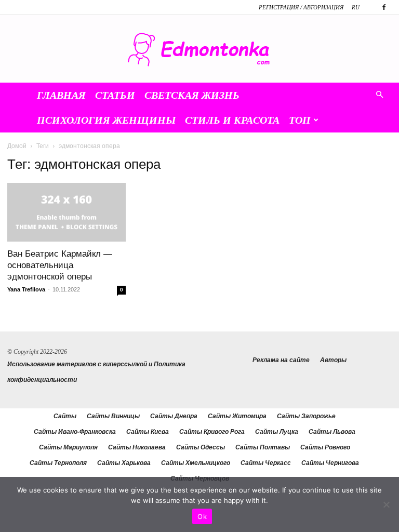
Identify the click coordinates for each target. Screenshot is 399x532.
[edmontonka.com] (199, 49)
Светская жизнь (192, 95)
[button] (379, 95)
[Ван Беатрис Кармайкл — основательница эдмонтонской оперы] (66, 212)
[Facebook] (384, 7)
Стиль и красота (232, 120)
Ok (202, 516)
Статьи (115, 95)
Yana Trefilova (26, 289)
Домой (16, 146)
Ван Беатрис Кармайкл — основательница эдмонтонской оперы (59, 265)
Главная (61, 95)
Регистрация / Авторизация (301, 7)
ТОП (300, 120)
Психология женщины (106, 120)
